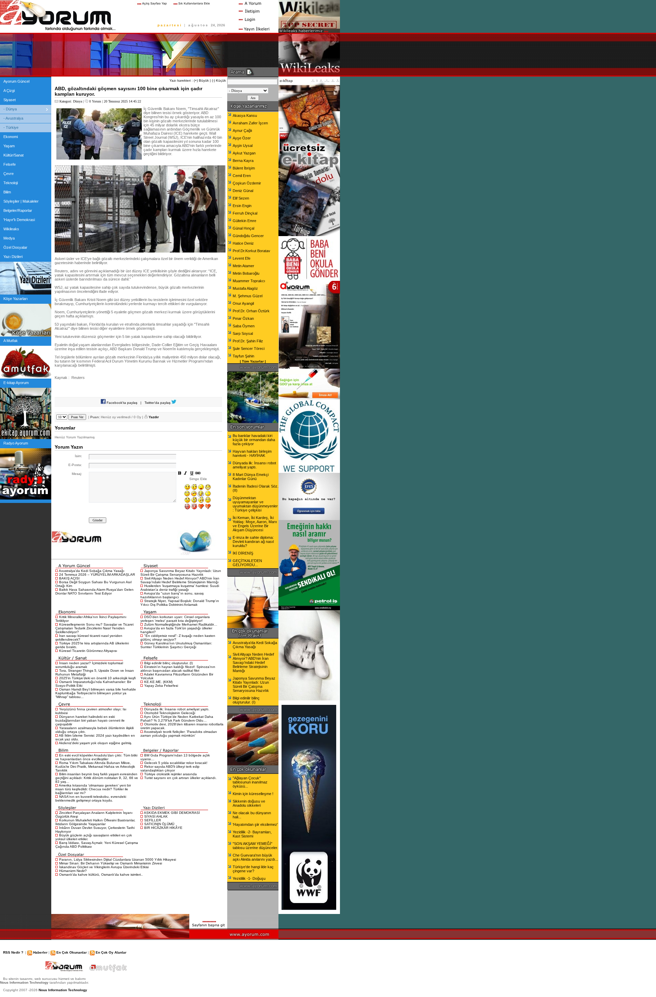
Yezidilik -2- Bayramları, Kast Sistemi (252, 834)
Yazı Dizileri (13, 257)
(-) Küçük (219, 80)
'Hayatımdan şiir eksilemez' (255, 824)
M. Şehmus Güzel (247, 296)
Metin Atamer (243, 266)
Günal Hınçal (243, 228)
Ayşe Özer (242, 138)
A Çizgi (9, 90)
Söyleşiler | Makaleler (21, 201)
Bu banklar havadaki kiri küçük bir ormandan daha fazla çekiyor (254, 440)
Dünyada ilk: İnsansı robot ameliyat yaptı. (176, 709)
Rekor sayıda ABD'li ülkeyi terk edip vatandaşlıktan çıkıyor (170, 768)
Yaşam (9, 146)
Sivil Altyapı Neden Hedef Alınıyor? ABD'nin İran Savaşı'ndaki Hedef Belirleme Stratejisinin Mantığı (179, 580)
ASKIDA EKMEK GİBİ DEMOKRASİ (172, 813)
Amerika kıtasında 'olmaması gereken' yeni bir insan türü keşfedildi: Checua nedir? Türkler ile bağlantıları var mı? (93, 789)
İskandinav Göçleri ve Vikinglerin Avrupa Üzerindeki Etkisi (104, 867)
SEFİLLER (152, 820)
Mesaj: (77, 474)
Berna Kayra (243, 161)
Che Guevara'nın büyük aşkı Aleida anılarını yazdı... (255, 857)
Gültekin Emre (244, 221)
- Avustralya (13, 118)
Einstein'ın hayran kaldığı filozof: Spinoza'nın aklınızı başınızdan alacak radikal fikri (177, 668)
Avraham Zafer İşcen (250, 123)
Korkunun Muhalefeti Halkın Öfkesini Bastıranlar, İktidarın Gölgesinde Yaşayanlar (95, 822)
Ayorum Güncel (16, 81)
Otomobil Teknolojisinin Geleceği (169, 713)
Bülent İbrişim (244, 168)
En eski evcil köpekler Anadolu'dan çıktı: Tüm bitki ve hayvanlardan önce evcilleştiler (96, 757)
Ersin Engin (242, 206)
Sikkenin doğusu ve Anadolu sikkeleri (249, 803)
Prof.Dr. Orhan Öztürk (251, 311)
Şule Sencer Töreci (248, 348)
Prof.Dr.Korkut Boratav (251, 251)
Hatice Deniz (243, 243)
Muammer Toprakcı (249, 281)
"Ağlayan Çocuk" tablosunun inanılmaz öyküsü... (250, 782)
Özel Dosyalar (15, 247)
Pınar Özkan (243, 318)
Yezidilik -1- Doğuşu (249, 878)
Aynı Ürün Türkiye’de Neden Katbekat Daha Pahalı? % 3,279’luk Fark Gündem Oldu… (176, 718)
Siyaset (9, 100)
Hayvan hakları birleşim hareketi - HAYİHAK (252, 453)
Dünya (77, 101)
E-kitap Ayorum (16, 383)
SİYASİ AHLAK (156, 816)
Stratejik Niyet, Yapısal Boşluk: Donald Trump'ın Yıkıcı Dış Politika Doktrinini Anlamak (179, 602)
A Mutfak (10, 341)
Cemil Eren (242, 176)
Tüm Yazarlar (253, 361)
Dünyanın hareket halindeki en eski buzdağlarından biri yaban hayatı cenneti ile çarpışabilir (90, 720)
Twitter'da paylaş (158, 403)
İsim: (78, 456)
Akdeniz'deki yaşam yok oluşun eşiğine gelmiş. (95, 743)
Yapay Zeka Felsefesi (161, 685)
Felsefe (9, 164)
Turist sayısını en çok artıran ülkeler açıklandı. (180, 778)
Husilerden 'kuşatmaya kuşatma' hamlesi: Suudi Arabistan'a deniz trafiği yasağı (179, 587)
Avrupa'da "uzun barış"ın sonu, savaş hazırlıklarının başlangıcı (172, 595)
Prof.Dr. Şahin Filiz (248, 341)
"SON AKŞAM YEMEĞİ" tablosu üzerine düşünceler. (255, 846)
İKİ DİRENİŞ (243, 553)
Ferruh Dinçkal (245, 213)
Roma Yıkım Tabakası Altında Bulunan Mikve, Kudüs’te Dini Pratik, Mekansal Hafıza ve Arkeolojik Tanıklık (95, 766)
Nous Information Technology (63, 990)
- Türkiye (10, 127)
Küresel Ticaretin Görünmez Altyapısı (88, 651)
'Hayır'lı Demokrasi (19, 220)
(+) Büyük (201, 80)
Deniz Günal (243, 191)
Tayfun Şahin (243, 356)
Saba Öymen (244, 326)
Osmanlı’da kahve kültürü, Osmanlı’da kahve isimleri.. (101, 874)
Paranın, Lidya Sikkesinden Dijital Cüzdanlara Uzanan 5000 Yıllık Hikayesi (117, 859)
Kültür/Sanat (13, 155)
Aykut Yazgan (244, 153)
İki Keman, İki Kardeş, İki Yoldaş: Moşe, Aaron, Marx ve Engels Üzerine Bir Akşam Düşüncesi (255, 524)
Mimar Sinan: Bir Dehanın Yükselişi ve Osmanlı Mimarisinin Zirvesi (110, 863)
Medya (9, 238)
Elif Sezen (241, 198)
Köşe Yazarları (15, 299)
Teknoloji (10, 183)
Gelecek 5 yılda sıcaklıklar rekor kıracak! (175, 763)
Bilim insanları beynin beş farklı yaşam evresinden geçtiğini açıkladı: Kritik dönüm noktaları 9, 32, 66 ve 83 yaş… (96, 777)
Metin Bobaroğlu (246, 273)
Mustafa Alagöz (245, 288)
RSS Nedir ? (13, 952)
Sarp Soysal (243, 333)
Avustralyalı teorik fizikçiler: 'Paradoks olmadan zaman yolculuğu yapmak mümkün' (178, 733)
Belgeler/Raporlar (17, 210)
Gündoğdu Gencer (248, 236)
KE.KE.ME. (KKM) (158, 682)
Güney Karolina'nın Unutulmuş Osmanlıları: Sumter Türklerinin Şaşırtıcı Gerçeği (176, 645)
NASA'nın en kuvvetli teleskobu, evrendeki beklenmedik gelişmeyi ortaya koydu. (90, 798)
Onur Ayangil (243, 303)
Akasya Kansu (245, 115)
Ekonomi (10, 137)
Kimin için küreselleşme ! (253, 794)
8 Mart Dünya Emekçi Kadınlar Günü (251, 477)
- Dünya (10, 109)
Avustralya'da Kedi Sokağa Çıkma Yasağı (91, 571)
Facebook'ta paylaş (121, 403)
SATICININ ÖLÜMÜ (159, 824)
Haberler (40, 952)
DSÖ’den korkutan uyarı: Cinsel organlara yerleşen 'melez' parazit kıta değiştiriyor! (175, 619)
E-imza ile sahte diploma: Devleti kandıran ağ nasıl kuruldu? (253, 541)
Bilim (7, 192)
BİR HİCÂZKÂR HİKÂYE (163, 828)
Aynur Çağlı (242, 130)
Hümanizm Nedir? (73, 871)
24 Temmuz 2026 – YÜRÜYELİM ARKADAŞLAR (97, 574)
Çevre (8, 174)
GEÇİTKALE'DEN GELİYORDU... (247, 563)
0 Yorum (95, 101)
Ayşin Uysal (242, 146)
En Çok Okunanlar (71, 952)
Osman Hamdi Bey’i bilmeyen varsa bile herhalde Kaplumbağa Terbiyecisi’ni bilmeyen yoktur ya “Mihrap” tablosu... (95, 693)
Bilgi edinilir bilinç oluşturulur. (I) (168, 663)
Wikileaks (11, 229)
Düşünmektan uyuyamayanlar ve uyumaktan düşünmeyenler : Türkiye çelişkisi (255, 504)
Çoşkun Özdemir (247, 183)
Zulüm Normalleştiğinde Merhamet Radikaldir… (180, 624)
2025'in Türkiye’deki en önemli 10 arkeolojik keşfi (97, 678)
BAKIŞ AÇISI (69, 578)
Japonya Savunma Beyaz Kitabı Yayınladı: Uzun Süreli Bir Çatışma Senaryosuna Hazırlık (180, 572)
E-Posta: (75, 465)
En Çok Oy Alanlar (111, 952)
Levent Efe (241, 258)
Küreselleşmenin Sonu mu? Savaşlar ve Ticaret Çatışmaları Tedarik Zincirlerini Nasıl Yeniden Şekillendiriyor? (94, 628)
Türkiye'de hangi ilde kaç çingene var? (253, 869)
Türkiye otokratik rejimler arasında (170, 774)
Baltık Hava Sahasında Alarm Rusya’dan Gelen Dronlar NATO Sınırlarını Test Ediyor (94, 591)
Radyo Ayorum (15, 443)
